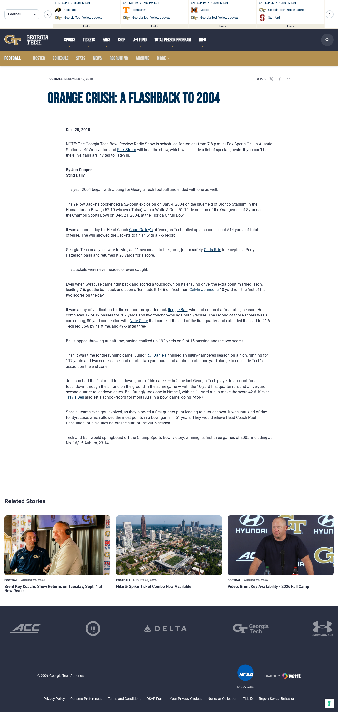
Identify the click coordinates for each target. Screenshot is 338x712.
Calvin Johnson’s (204, 289)
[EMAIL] (288, 79)
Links (86, 26)
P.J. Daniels (156, 355)
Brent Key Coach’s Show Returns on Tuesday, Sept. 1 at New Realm (53, 588)
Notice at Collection (222, 699)
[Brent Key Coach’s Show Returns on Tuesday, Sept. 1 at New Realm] (57, 545)
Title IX (248, 699)
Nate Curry (139, 320)
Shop (121, 40)
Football (55, 79)
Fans (106, 40)
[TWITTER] (271, 79)
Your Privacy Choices (186, 699)
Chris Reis (212, 249)
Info (202, 40)
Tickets (89, 40)
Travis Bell (75, 397)
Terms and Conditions (124, 699)
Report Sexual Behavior (276, 699)
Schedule (60, 58)
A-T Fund (140, 40)
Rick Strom (126, 149)
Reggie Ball (177, 309)
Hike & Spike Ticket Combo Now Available (153, 586)
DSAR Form (155, 699)
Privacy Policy (54, 699)
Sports (69, 40)
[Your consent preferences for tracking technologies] (329, 703)
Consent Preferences (86, 699)
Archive (142, 58)
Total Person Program (172, 40)
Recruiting (119, 58)
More (161, 58)
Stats (80, 58)
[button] (48, 14)
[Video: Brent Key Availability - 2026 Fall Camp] (281, 545)
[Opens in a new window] (25, 628)
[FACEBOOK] (280, 79)
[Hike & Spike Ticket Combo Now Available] (169, 545)
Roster (39, 58)
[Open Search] (327, 40)
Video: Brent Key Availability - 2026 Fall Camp (268, 586)
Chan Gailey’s (141, 229)
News (97, 58)
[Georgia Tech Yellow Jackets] (26, 40)
